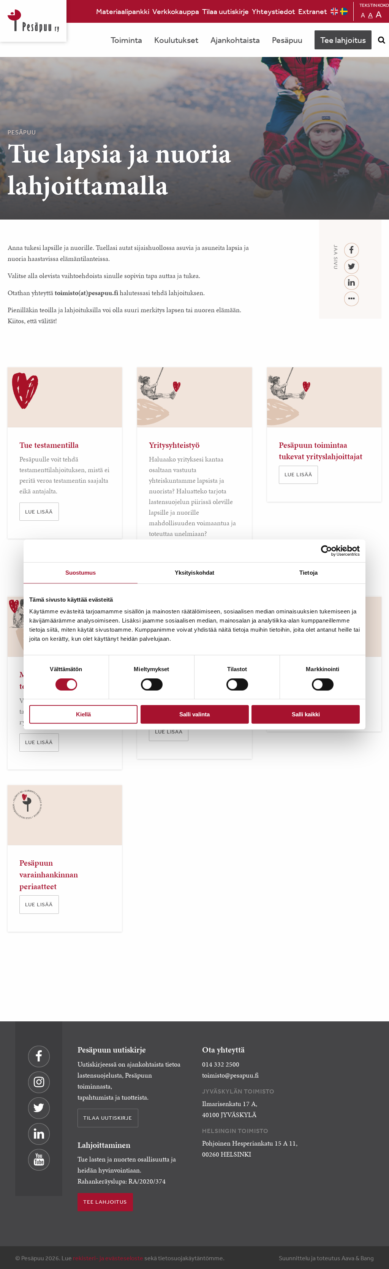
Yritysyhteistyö (174, 445)
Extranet (312, 11)
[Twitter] (351, 267)
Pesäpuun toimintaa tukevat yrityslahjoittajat (320, 451)
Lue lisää (39, 511)
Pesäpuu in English (334, 11)
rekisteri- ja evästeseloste (108, 1258)
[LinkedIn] (351, 283)
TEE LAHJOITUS (105, 1201)
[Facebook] (351, 250)
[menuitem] (123, 11)
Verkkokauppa (175, 11)
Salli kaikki (306, 714)
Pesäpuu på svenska (344, 11)
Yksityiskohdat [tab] (194, 572)
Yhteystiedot (273, 11)
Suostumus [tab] (80, 572)
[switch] (152, 684)
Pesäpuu (33, 21)
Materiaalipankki (122, 11)
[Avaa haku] (381, 40)
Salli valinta (194, 714)
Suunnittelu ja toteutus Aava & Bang (326, 1258)
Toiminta (126, 40)
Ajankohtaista (235, 40)
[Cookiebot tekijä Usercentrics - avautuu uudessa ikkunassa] (326, 550)
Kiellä (83, 714)
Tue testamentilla (49, 445)
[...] (351, 299)
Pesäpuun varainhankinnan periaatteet (48, 874)
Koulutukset (176, 40)
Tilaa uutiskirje (225, 11)
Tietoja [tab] (308, 572)
